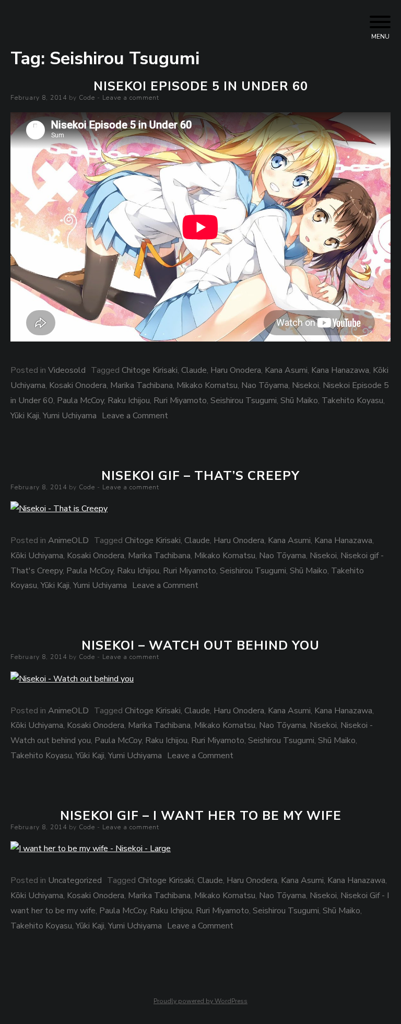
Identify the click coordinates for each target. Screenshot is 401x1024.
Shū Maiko (299, 400)
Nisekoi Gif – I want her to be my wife (200, 815)
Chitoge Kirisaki (150, 370)
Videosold (67, 370)
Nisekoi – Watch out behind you (200, 645)
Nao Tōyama (264, 385)
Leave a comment (130, 97)
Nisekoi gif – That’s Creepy (200, 475)
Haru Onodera (235, 370)
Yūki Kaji (24, 415)
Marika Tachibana (141, 385)
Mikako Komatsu (207, 385)
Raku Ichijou (129, 400)
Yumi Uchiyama (70, 415)
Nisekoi (305, 385)
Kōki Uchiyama (36, 555)
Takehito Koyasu (352, 400)
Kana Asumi (286, 370)
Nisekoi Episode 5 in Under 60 (200, 86)
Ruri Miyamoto (180, 400)
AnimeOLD (68, 540)
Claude (194, 370)
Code (87, 97)
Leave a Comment (135, 415)
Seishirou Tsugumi (243, 400)
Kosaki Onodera (78, 385)
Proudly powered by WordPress (200, 1001)
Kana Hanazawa (340, 370)
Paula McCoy (80, 400)
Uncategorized (75, 880)
